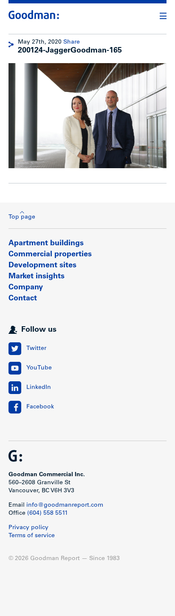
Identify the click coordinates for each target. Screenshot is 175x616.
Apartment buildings (46, 243)
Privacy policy (28, 528)
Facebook (40, 407)
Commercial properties (50, 254)
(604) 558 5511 (47, 513)
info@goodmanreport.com (64, 505)
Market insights (36, 276)
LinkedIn (38, 388)
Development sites (42, 265)
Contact (22, 298)
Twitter (36, 349)
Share (71, 42)
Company (25, 287)
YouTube (39, 368)
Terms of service (31, 536)
